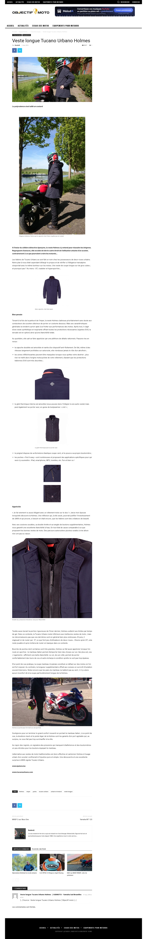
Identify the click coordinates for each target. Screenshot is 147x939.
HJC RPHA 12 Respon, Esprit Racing (51, 873)
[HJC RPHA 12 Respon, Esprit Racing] (52, 862)
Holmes (21, 791)
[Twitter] (19, 50)
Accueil (14, 32)
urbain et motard (56, 791)
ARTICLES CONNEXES (21, 849)
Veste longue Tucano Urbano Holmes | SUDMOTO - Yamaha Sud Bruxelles (50, 894)
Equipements (23, 32)
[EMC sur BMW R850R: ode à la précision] (79, 862)
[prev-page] (13, 879)
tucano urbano (43, 791)
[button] (123, 2)
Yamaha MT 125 (86, 819)
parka (35, 791)
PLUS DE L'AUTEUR (39, 849)
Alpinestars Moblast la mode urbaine (24, 873)
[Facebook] (14, 50)
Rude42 (17, 45)
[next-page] (17, 879)
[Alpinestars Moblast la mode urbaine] (24, 862)
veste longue (68, 791)
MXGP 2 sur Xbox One (20, 819)
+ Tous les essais (35, 32)
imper (28, 791)
